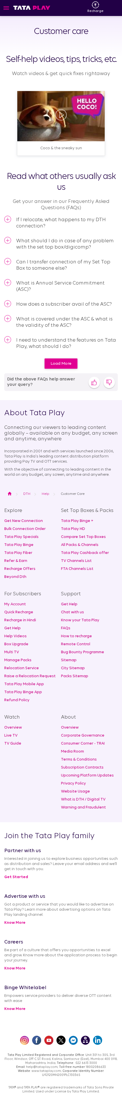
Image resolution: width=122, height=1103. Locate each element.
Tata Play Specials (21, 537)
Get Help (12, 628)
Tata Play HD (73, 529)
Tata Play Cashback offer (85, 553)
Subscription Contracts (82, 767)
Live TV (11, 735)
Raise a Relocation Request (30, 676)
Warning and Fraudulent (83, 807)
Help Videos (15, 636)
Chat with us (72, 612)
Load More (61, 364)
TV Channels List (76, 561)
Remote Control (75, 644)
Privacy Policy (73, 783)
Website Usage (75, 791)
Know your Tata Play (80, 620)
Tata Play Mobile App (24, 684)
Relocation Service (21, 668)
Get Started (16, 877)
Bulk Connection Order (25, 529)
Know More (15, 923)
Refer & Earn (15, 561)
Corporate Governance (82, 735)
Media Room (72, 751)
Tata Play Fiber (18, 553)
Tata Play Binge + (77, 521)
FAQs (65, 628)
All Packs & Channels (79, 545)
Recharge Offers (19, 569)
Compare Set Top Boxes (83, 537)
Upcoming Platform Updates (87, 775)
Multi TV (11, 652)
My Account (15, 604)
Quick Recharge (18, 612)
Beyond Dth (15, 577)
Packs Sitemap (74, 676)
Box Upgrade (16, 644)
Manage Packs (17, 660)
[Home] (31, 7)
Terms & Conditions (79, 759)
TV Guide (12, 743)
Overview (13, 727)
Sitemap (69, 660)
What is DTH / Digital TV (83, 799)
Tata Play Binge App (23, 692)
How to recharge (76, 636)
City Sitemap (73, 668)
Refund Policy (17, 700)
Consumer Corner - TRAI (83, 743)
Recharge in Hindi (20, 620)
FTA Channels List (77, 569)
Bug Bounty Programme (82, 652)
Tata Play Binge (18, 545)
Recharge (95, 11)
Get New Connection (23, 521)
